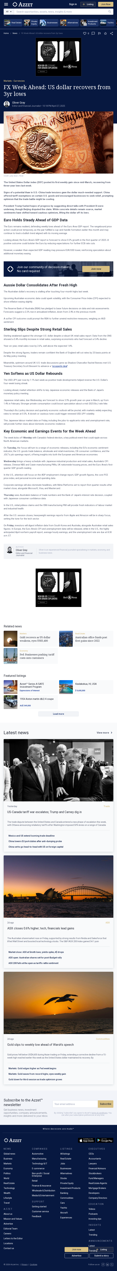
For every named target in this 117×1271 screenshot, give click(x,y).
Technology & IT (39, 1163)
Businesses (65, 1168)
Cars (62, 1203)
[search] (110, 12)
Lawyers (93, 1163)
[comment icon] (93, 33)
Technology (9, 1188)
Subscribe (105, 1103)
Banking (64, 1193)
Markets (23, 634)
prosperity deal (59, 366)
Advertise (76, 1255)
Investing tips (95, 1219)
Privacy (24, 1264)
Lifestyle (8, 1198)
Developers (94, 1193)
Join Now (105, 4)
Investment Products (70, 1188)
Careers (7, 1233)
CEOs (91, 1154)
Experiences (66, 1217)
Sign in (73, 4)
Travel (7, 1203)
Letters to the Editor (13, 1238)
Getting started (39, 1206)
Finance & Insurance (41, 1185)
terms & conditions (100, 1113)
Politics (7, 1173)
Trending (93, 1235)
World (6, 1178)
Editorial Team (11, 1228)
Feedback (36, 1216)
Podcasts (93, 1214)
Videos (92, 1209)
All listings (65, 1154)
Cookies (33, 1264)
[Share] (111, 33)
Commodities (66, 1198)
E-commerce (38, 1168)
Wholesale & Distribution (43, 1190)
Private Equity (67, 1183)
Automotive (37, 1154)
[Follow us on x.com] (111, 1264)
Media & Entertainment (43, 1195)
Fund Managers (96, 1178)
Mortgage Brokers (97, 1188)
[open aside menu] (6, 4)
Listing (90, 4)
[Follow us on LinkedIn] (107, 1264)
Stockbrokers (95, 1173)
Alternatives (66, 1173)
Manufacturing (39, 1158)
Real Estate (80, 634)
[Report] (99, 33)
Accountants (95, 1158)
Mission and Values (13, 1219)
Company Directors (98, 1198)
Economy (24, 651)
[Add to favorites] (105, 33)
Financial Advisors (97, 1168)
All (7, 11)
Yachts (63, 1208)
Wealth (7, 1193)
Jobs (62, 1163)
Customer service (40, 1211)
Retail (34, 1181)
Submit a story (101, 1255)
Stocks (63, 1178)
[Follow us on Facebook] (103, 1264)
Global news (9, 1154)
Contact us (9, 1248)
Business (8, 1158)
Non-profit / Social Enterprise (40, 1174)
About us (8, 1214)
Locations (8, 1243)
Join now (96, 268)
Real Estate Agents (98, 1183)
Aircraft (64, 1212)
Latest (92, 1230)
